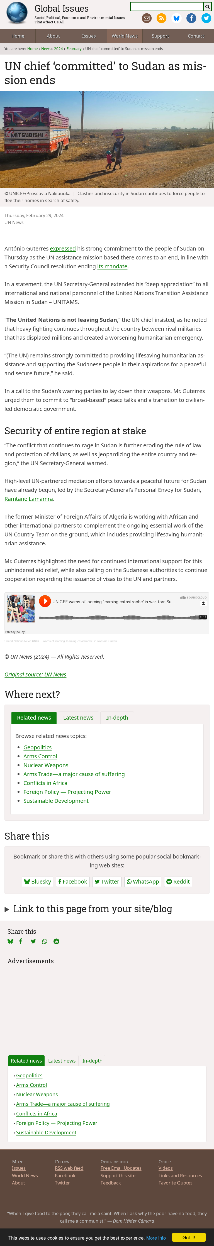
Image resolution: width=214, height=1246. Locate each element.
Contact (196, 36)
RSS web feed (69, 1168)
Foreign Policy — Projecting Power (67, 792)
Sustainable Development (56, 800)
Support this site (118, 1175)
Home (17, 36)
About (53, 36)
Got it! (189, 1237)
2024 (58, 48)
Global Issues (62, 8)
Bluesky (40, 881)
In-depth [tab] (117, 717)
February (74, 48)
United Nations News (17, 640)
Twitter (109, 881)
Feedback (111, 1182)
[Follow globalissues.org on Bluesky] (176, 18)
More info (156, 1237)
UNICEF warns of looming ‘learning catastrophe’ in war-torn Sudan (74, 640)
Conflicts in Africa (45, 783)
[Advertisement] (107, 1005)
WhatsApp (145, 881)
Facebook (74, 881)
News (45, 48)
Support (160, 36)
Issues (89, 36)
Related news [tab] (34, 717)
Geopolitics (37, 747)
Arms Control (40, 756)
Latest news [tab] (78, 717)
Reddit (181, 881)
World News (125, 36)
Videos (166, 1168)
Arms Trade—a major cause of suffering (74, 774)
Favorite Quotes (176, 1182)
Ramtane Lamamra (28, 498)
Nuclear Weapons (45, 765)
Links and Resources (180, 1175)
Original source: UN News (35, 674)
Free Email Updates (121, 1168)
